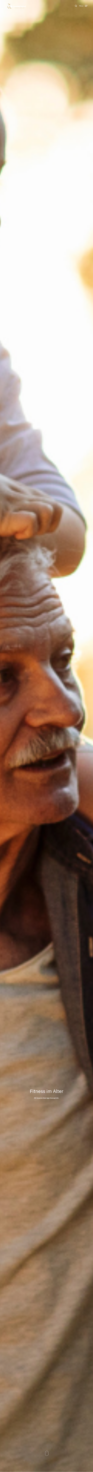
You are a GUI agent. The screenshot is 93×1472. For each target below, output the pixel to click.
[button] (83, 5)
